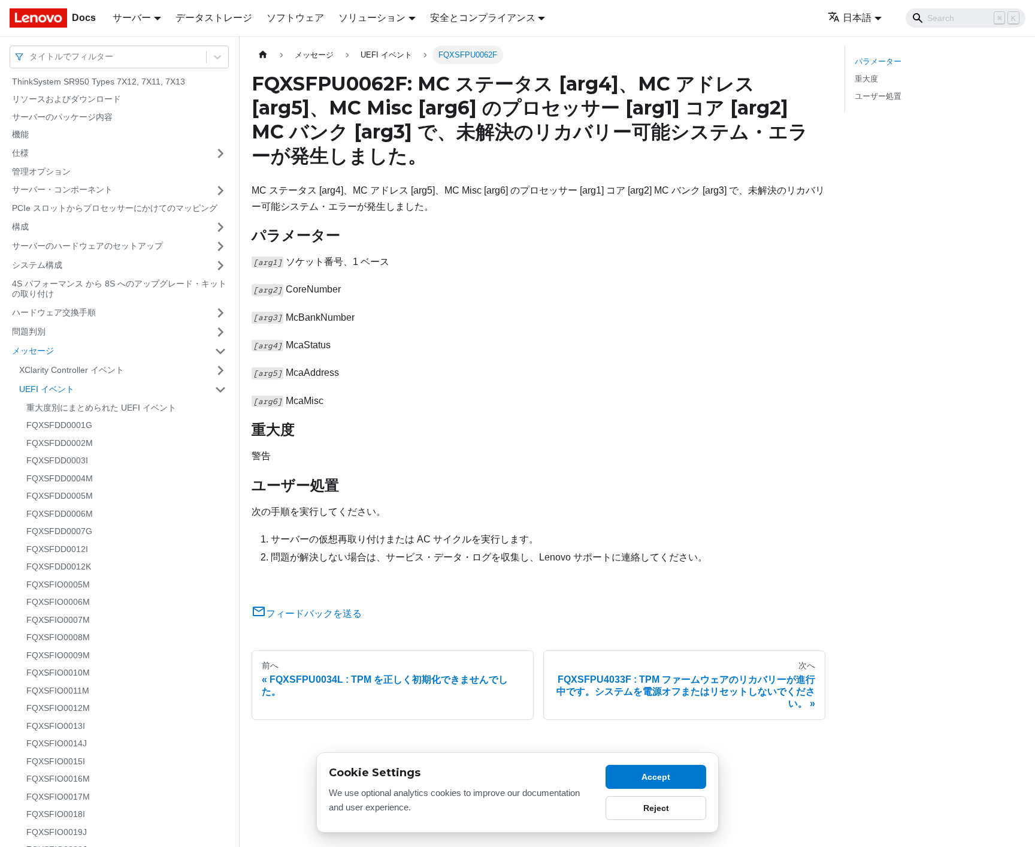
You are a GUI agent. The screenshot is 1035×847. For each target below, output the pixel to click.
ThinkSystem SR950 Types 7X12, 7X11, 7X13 (98, 81)
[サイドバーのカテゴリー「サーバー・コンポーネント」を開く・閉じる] (220, 190)
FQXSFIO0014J (56, 744)
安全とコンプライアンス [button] (482, 18)
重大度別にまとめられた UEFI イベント (101, 407)
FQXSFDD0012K (58, 567)
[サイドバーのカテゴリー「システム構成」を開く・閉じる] (220, 265)
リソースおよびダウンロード (66, 99)
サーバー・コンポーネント (62, 190)
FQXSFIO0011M (57, 690)
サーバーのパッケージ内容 (62, 117)
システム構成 (37, 265)
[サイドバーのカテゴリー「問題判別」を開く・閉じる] (220, 332)
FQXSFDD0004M (59, 478)
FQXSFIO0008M (58, 638)
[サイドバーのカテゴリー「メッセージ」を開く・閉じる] (220, 351)
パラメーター (878, 61)
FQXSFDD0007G (59, 531)
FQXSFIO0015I (55, 761)
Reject (656, 808)
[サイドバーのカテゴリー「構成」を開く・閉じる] (220, 227)
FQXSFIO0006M (58, 602)
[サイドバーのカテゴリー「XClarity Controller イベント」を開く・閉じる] (220, 370)
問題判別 (29, 331)
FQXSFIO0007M (58, 620)
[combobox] (30, 57)
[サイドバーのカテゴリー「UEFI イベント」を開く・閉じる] (220, 389)
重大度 (866, 78)
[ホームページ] (263, 55)
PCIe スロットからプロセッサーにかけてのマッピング (114, 208)
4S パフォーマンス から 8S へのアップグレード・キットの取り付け (119, 289)
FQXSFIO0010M (58, 673)
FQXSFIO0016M (58, 779)
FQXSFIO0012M (58, 708)
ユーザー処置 (878, 96)
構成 (20, 226)
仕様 (20, 153)
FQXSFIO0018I (55, 814)
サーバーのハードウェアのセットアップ (87, 246)
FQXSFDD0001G (59, 425)
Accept (655, 777)
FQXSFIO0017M (58, 796)
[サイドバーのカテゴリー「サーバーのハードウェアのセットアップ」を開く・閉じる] (220, 246)
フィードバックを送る (314, 613)
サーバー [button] (132, 18)
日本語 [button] (857, 18)
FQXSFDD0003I (57, 461)
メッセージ (33, 350)
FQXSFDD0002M (59, 443)
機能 (20, 135)
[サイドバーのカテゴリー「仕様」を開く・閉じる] (220, 153)
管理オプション (41, 171)
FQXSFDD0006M (59, 514)
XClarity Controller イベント (71, 370)
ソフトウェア (295, 18)
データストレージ (213, 18)
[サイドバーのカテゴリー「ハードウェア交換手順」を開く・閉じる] (220, 312)
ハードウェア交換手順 (54, 312)
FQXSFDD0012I (57, 549)
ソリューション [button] (371, 18)
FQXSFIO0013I (55, 726)
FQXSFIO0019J (56, 832)
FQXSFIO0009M (58, 655)
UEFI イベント (46, 389)
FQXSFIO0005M (58, 584)
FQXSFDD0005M (59, 496)
